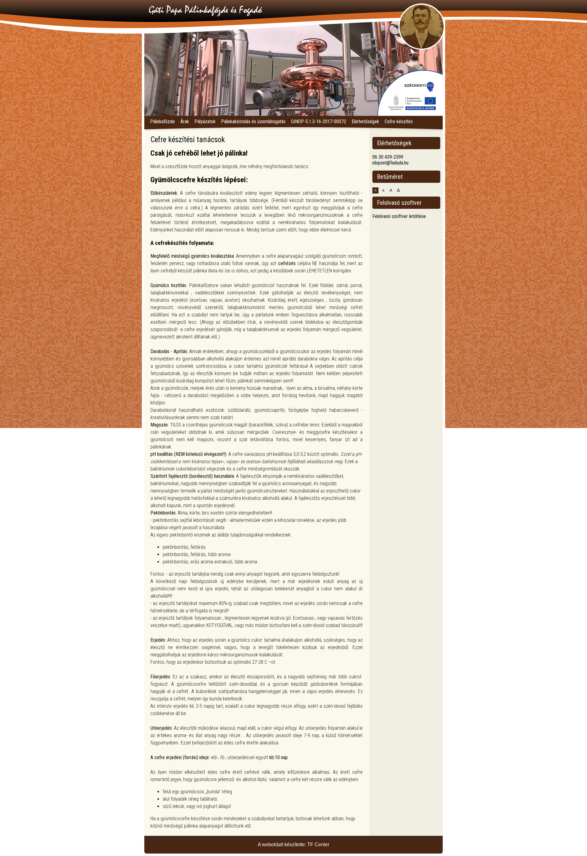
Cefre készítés (399, 121)
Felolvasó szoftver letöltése (399, 216)
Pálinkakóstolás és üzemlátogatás (253, 121)
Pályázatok (205, 121)
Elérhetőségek (365, 121)
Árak (184, 121)
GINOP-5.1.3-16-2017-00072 (318, 121)
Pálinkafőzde (162, 121)
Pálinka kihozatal (166, 133)
